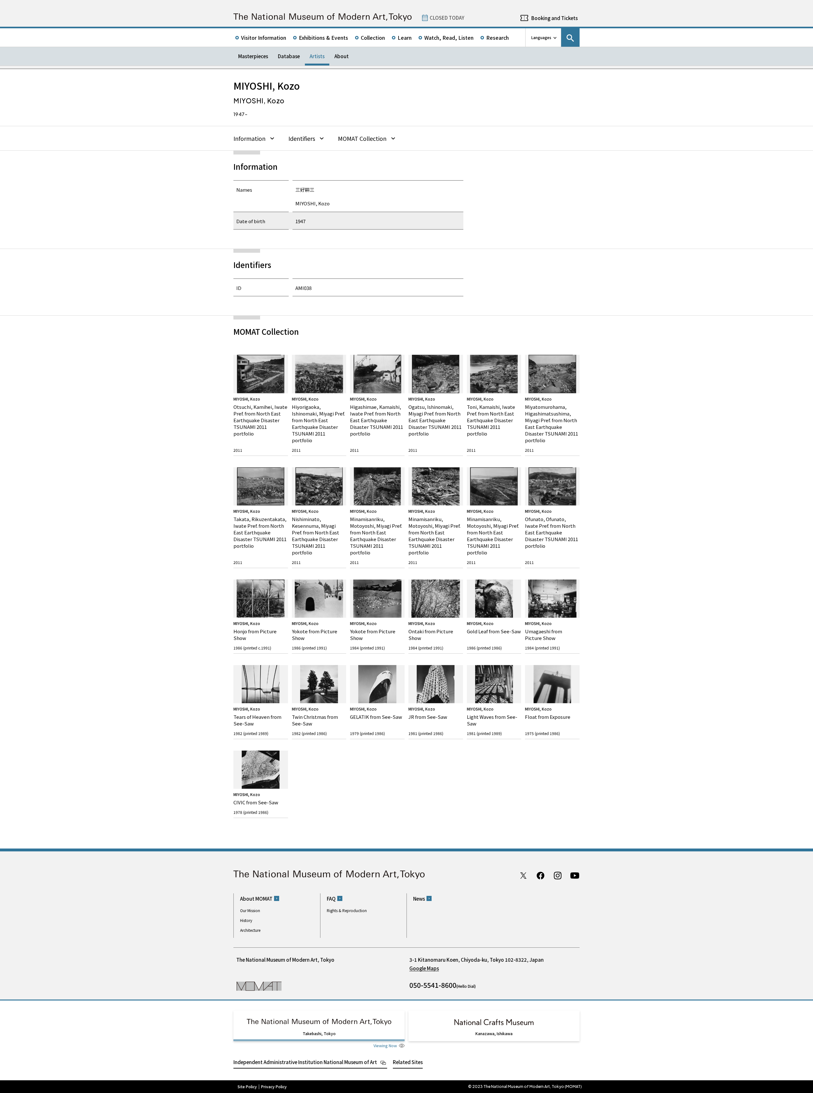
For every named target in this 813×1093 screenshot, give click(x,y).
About (341, 56)
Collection (373, 37)
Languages (541, 37)
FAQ (331, 898)
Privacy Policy (274, 1086)
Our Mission (250, 910)
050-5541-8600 (432, 985)
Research (497, 37)
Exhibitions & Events (323, 37)
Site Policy (247, 1086)
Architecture (250, 930)
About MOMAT (256, 898)
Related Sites (408, 1062)
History (246, 920)
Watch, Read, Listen (449, 37)
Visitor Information (263, 37)
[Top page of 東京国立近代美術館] (322, 17)
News (419, 898)
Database (289, 56)
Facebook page (540, 875)
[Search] (570, 37)
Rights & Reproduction (347, 910)
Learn (405, 37)
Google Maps (424, 968)
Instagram (557, 875)
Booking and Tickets (554, 18)
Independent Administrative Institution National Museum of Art (305, 1062)
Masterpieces (253, 56)
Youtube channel (575, 875)
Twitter (523, 875)
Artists (317, 56)
